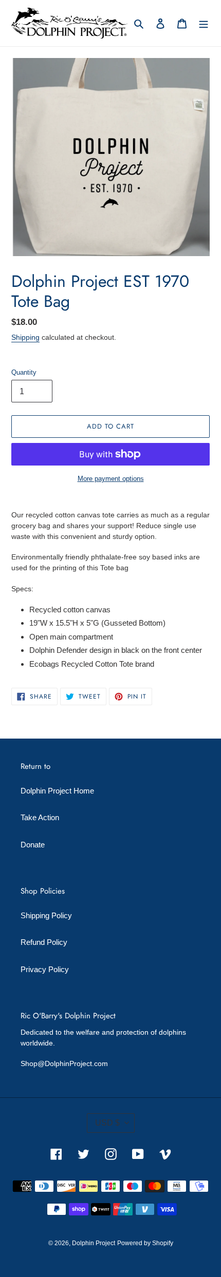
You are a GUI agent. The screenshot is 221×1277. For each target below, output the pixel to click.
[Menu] (203, 23)
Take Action (40, 817)
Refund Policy (44, 942)
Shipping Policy (46, 915)
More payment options (111, 478)
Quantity (23, 372)
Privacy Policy (45, 969)
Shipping (25, 337)
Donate (33, 844)
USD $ (107, 1122)
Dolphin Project (93, 1243)
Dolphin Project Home (57, 790)
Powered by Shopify (145, 1243)
